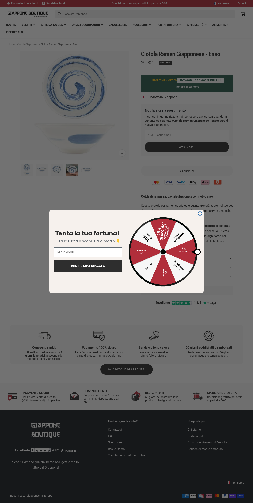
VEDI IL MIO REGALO (88, 266)
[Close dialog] (200, 213)
